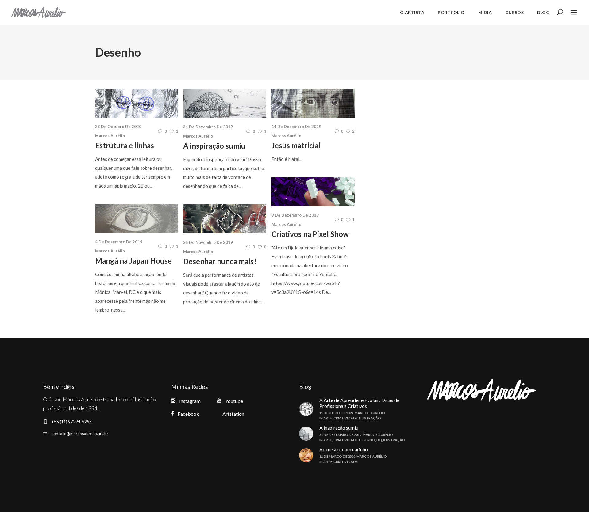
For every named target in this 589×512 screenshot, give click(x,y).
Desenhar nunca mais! (219, 261)
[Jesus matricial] (313, 103)
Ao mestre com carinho (343, 449)
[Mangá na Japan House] (136, 218)
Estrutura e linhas (124, 145)
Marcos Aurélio (110, 135)
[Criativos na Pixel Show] (313, 191)
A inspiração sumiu (214, 145)
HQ (379, 440)
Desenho (367, 440)
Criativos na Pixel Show (310, 233)
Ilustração (370, 418)
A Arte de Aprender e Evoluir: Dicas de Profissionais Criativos (359, 403)
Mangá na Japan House (133, 260)
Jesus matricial (296, 145)
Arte (327, 418)
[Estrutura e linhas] (136, 103)
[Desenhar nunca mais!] (224, 218)
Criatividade (345, 418)
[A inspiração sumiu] (224, 103)
